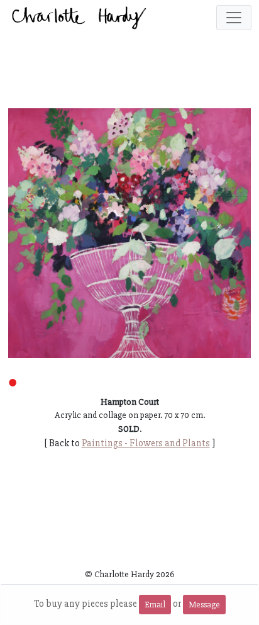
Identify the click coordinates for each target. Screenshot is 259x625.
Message (204, 604)
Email (155, 604)
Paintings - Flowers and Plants (146, 443)
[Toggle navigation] (233, 17)
